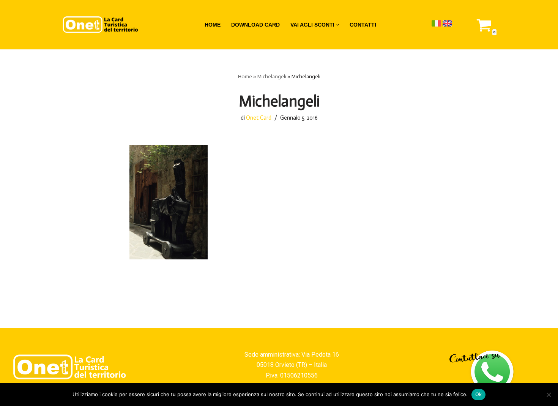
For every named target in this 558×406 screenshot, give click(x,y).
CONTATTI (363, 25)
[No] (548, 394)
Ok (478, 394)
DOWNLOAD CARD (255, 25)
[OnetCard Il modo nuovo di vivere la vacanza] (101, 24)
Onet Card (258, 117)
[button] (337, 25)
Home (245, 76)
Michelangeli (271, 76)
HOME (213, 25)
